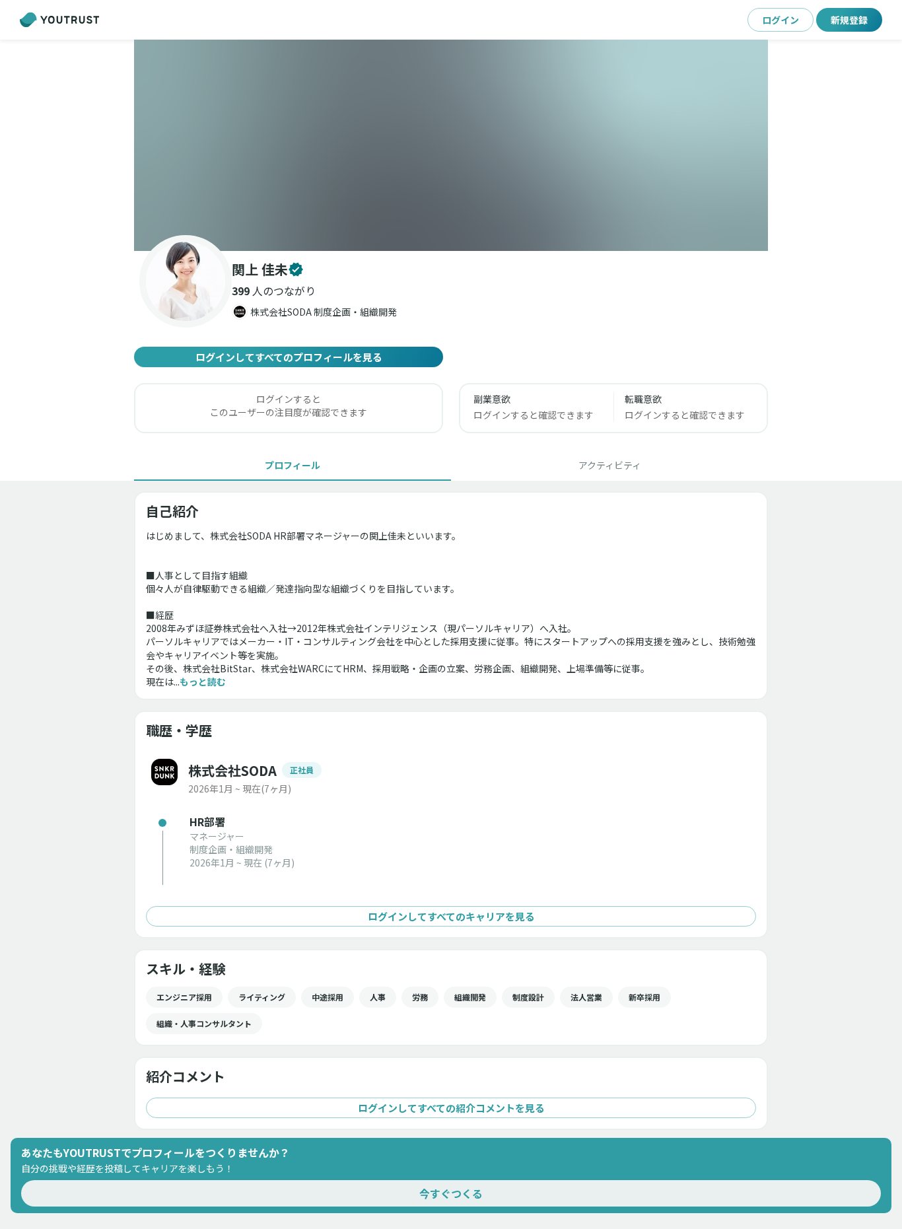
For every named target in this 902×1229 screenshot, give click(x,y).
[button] (451, 145)
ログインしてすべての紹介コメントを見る (451, 1108)
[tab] (292, 465)
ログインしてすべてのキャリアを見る (451, 916)
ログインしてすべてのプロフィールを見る (288, 357)
